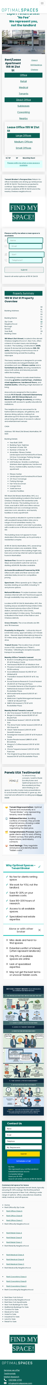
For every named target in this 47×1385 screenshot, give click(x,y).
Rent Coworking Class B (16, 1281)
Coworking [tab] (23, 112)
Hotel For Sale (10, 1314)
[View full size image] (23, 42)
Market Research (11, 1376)
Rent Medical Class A (15, 1255)
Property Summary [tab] (23, 293)
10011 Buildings (36, 65)
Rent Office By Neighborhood (17, 1224)
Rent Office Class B (14, 1215)
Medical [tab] (23, 87)
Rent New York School (14, 1297)
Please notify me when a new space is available (22, 234)
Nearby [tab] (23, 118)
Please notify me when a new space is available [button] (23, 164)
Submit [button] (24, 270)
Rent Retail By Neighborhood (17, 1246)
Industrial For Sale (12, 1317)
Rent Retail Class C (14, 1242)
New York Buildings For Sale (16, 1305)
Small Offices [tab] (23, 148)
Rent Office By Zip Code (14, 1207)
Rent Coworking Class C (16, 1286)
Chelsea (34, 69)
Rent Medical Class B (15, 1259)
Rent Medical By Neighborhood (18, 1268)
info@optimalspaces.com (20, 1383)
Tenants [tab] (23, 93)
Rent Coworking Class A (16, 1276)
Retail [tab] (23, 81)
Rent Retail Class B (14, 1237)
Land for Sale (10, 1319)
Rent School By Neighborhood (17, 1300)
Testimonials (10, 1373)
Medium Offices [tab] (23, 141)
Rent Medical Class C (15, 1264)
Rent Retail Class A (14, 1233)
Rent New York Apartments (16, 1302)
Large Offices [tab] (23, 135)
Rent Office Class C (14, 1220)
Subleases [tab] (23, 106)
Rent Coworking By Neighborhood (19, 1290)
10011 (42, 322)
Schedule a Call (23, 1161)
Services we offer (12, 1370)
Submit (24, 1154)
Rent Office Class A (14, 1211)
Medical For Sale (12, 1312)
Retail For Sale (10, 1321)
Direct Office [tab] (23, 99)
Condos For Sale (12, 1309)
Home (7, 1205)
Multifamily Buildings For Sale (17, 1307)
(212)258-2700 (15, 1380)
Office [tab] (23, 75)
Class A (34, 60)
